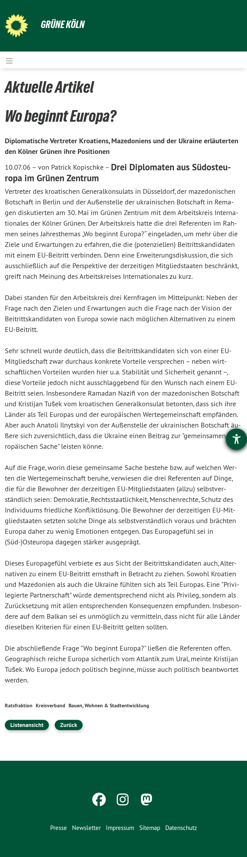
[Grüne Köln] (16, 25)
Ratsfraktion (18, 705)
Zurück (68, 725)
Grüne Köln (63, 24)
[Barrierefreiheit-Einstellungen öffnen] (236, 439)
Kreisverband (50, 705)
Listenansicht (26, 725)
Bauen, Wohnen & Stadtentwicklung (109, 705)
